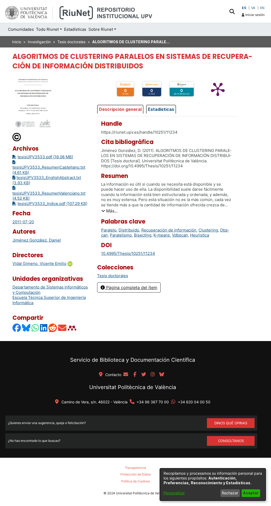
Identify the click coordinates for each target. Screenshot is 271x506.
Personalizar (174, 493)
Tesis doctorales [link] (71, 42)
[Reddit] (52, 327)
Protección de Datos (135, 474)
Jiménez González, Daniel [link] (36, 240)
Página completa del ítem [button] (131, 287)
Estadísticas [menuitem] (75, 29)
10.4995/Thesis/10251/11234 (128, 253)
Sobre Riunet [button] (100, 29)
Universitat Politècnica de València (132, 387)
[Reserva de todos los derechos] (16, 136)
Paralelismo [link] (121, 235)
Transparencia (135, 468)
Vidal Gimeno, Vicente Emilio (39, 263)
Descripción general (120, 109)
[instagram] (152, 375)
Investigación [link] (39, 42)
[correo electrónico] (125, 375)
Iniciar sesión (255, 15)
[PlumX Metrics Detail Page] (218, 89)
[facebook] (134, 375)
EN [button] (262, 8)
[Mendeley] (72, 327)
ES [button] (244, 8)
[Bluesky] (26, 327)
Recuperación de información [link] (168, 230)
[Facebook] (16, 327)
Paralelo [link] (108, 230)
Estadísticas (161, 109)
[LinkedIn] (44, 327)
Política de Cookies (135, 481)
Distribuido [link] (129, 230)
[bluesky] (161, 375)
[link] (112, 275)
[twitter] (143, 375)
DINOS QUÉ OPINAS (230, 423)
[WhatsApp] (35, 327)
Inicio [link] (16, 42)
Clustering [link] (208, 230)
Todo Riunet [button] (47, 29)
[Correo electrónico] (62, 327)
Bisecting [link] (142, 235)
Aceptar (251, 493)
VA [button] (253, 8)
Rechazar (230, 493)
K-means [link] (161, 235)
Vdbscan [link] (180, 235)
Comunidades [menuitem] (21, 29)
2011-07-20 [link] (23, 221)
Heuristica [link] (199, 235)
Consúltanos (231, 441)
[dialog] (213, 484)
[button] (232, 11)
